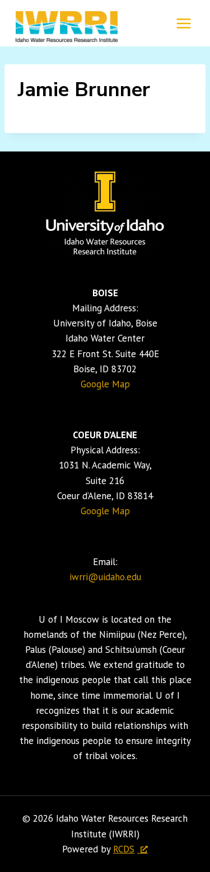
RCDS (123, 849)
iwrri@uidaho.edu (105, 577)
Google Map (105, 384)
